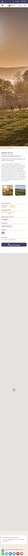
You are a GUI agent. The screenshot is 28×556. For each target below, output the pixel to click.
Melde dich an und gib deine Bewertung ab (11, 156)
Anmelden (17, 1)
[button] (13, 195)
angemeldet (10, 539)
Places (5, 147)
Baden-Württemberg (7, 226)
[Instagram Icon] (2, 2)
